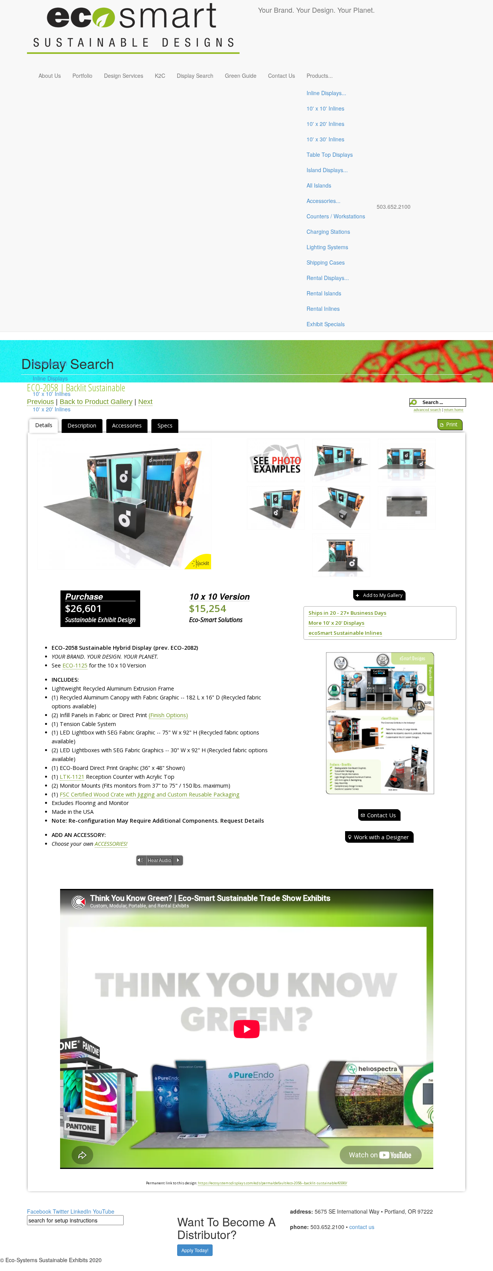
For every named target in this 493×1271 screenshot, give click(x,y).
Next (145, 402)
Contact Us (281, 75)
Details (43, 425)
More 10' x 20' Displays (336, 622)
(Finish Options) (168, 715)
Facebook (39, 1211)
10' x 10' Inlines (325, 108)
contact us (361, 1227)
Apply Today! (194, 1250)
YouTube (103, 1211)
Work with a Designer (381, 837)
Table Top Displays (330, 154)
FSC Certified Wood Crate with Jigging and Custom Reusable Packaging (150, 794)
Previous (40, 402)
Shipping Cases (326, 262)
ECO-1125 (74, 665)
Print (452, 424)
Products (320, 75)
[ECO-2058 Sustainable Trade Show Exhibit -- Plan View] (406, 509)
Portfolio (82, 75)
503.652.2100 (394, 206)
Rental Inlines (323, 308)
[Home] (142, 33)
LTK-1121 (72, 776)
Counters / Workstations (336, 216)
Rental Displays (328, 278)
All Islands (319, 185)
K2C (160, 75)
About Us (50, 75)
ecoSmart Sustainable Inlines (345, 632)
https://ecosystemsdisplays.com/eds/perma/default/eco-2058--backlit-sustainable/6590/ (272, 1182)
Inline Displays (326, 93)
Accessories (323, 201)
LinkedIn (80, 1211)
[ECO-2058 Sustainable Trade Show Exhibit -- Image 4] (341, 509)
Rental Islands (324, 293)
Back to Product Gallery (96, 402)
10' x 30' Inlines (325, 139)
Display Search (195, 75)
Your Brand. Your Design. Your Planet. (316, 10)
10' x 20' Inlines (325, 123)
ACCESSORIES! (111, 843)
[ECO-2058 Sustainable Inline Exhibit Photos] (276, 462)
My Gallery (50, 363)
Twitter (61, 1211)
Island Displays (327, 170)
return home (453, 410)
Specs (165, 425)
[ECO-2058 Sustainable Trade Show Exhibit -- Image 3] (124, 504)
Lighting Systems (327, 247)
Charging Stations (328, 231)
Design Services (123, 75)
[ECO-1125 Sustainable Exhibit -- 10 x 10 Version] (341, 557)
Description (81, 425)
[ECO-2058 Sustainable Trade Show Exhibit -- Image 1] (341, 462)
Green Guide (241, 75)
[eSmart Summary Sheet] (380, 723)
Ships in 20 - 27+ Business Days (347, 612)
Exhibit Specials (326, 324)
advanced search (427, 410)
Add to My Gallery (382, 595)
